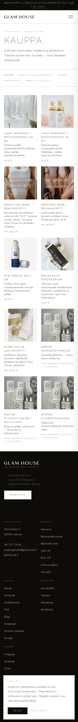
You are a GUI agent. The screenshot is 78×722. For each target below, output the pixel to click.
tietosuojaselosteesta (25, 701)
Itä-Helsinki (47, 610)
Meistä (8, 588)
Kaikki (9, 75)
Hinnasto (46, 572)
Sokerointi (46, 529)
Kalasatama (47, 602)
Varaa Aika (18, 495)
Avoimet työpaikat (14, 631)
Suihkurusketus (49, 565)
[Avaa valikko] (71, 17)
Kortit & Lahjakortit (36, 75)
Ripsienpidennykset (52, 536)
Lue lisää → (39, 7)
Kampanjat (10, 624)
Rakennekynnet (49, 544)
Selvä (18, 711)
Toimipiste (9, 595)
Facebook (9, 661)
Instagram (9, 654)
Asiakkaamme (11, 602)
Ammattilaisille (38, 81)
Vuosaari (45, 595)
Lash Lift (45, 551)
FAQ (6, 610)
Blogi (7, 617)
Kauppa (8, 638)
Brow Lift (46, 558)
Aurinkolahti (47, 588)
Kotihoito (12, 81)
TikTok (7, 668)
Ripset (63, 75)
